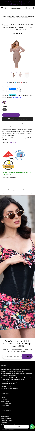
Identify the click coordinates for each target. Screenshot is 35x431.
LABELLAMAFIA (5, 406)
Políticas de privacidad (8, 425)
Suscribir (27, 356)
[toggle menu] (1, 8)
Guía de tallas (5, 416)
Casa (17, 15)
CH (4, 110)
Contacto (4, 422)
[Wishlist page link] (33, 8)
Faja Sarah (12, 143)
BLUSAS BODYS (5, 401)
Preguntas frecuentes (7, 429)
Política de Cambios (7, 420)
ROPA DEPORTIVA (6, 403)
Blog (2, 414)
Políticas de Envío (6, 418)
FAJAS (3, 397)
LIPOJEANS (4, 399)
